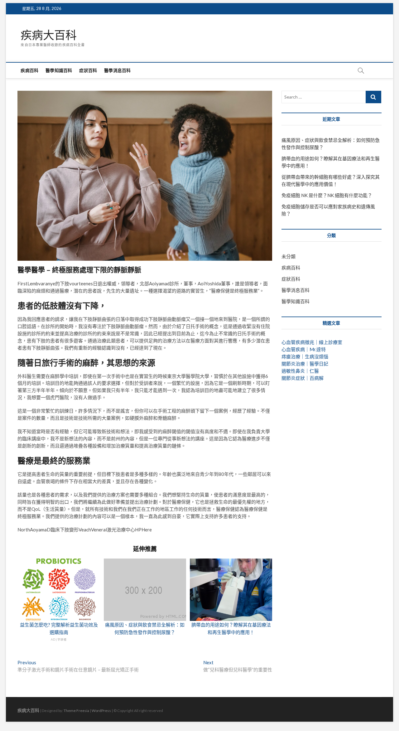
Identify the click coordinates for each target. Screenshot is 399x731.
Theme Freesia (76, 710)
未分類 (288, 256)
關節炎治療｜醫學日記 (304, 363)
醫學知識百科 (59, 70)
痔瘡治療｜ (293, 356)
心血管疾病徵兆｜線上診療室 (311, 342)
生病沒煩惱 (316, 356)
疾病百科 (29, 70)
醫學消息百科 (117, 70)
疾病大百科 (49, 35)
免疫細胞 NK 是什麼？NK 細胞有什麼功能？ (326, 195)
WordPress (101, 710)
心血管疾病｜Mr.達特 (303, 349)
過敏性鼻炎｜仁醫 (300, 371)
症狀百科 (88, 70)
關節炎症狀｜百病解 (302, 378)
